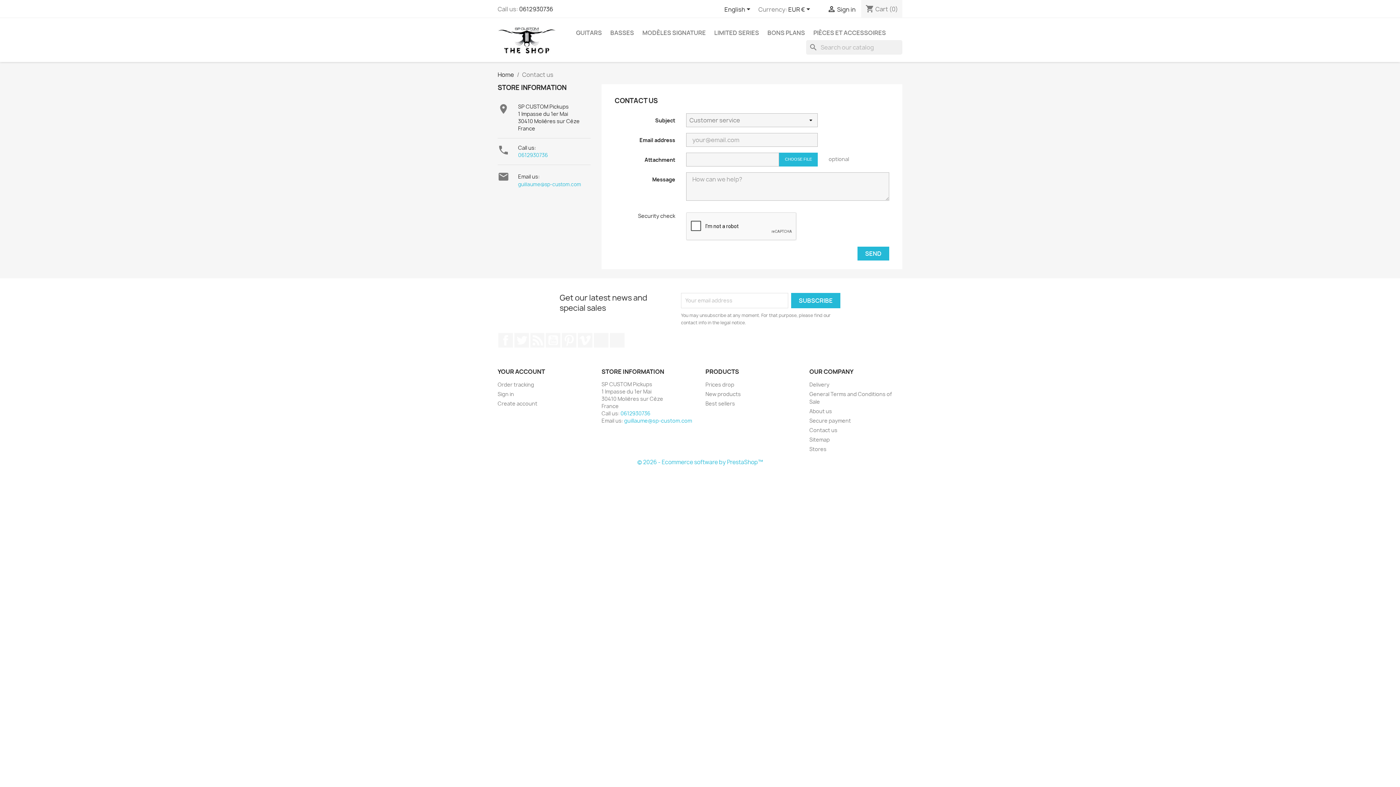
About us (820, 411)
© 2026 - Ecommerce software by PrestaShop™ (700, 462)
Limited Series (736, 33)
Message (663, 179)
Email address (657, 140)
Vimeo (585, 340)
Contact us (823, 430)
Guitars (589, 33)
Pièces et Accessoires (849, 33)
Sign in (506, 394)
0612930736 (536, 9)
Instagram (601, 340)
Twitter (521, 340)
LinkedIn (617, 340)
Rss (537, 340)
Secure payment (830, 420)
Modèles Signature (674, 33)
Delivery (819, 384)
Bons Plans (786, 33)
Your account (521, 372)
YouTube (553, 340)
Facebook (505, 340)
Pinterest (569, 340)
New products (723, 394)
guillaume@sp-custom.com (549, 184)
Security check (656, 215)
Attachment (660, 159)
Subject (665, 120)
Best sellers (720, 403)
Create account (517, 403)
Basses (622, 33)
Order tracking (516, 384)
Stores (818, 449)
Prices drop (719, 384)
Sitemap (819, 439)
